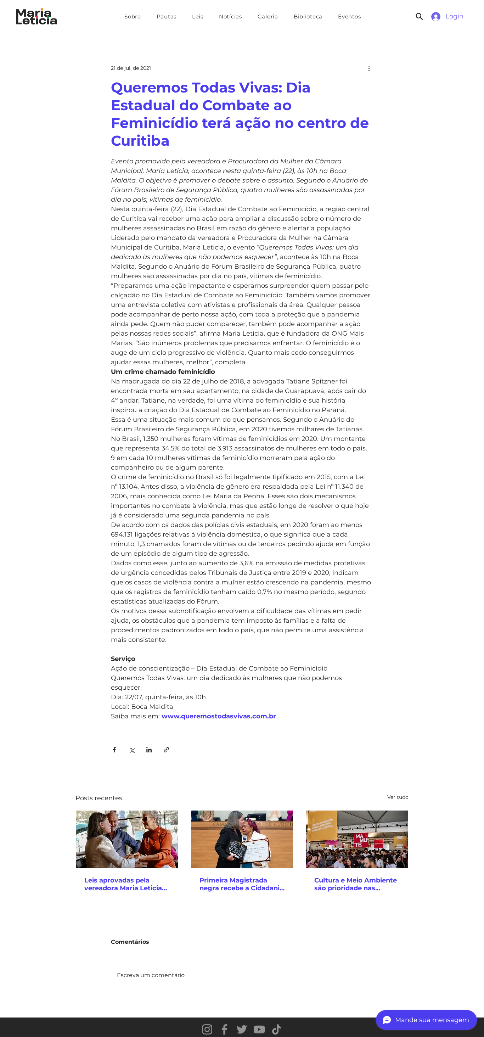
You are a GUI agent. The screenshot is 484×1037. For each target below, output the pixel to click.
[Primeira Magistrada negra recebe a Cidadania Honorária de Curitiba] (242, 839)
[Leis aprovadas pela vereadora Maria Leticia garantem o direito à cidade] (127, 839)
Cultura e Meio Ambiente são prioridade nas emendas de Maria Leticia (356, 884)
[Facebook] (224, 1029)
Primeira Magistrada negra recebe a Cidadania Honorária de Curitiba (241, 884)
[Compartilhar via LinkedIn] (149, 749)
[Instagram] (207, 1029)
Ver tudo (398, 797)
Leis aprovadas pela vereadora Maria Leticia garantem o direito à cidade (123, 884)
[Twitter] (242, 1029)
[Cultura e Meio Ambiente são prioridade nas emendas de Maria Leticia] (357, 839)
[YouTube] (259, 1029)
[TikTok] (276, 1029)
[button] (166, 16)
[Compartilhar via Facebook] (114, 749)
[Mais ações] (369, 68)
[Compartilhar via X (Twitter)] (131, 749)
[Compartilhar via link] (166, 749)
